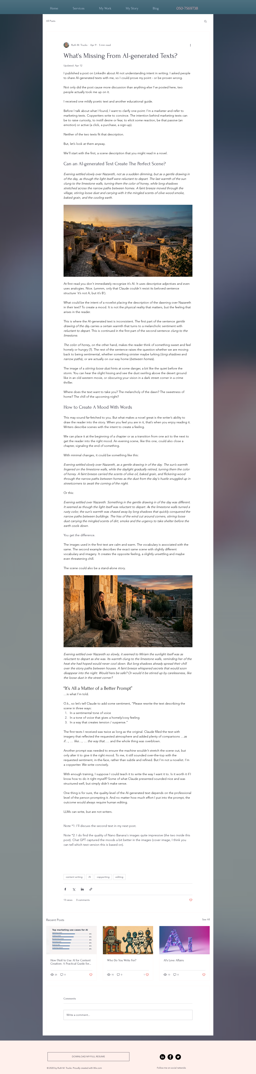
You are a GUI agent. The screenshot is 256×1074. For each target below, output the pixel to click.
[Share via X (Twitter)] (73, 889)
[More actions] (190, 45)
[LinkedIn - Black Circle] (162, 1057)
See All (206, 919)
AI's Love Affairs (174, 960)
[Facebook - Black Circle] (170, 1057)
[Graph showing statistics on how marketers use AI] (71, 940)
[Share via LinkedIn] (82, 889)
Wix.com (97, 1068)
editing (119, 876)
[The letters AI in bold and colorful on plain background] (184, 940)
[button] (205, 21)
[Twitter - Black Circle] (178, 1057)
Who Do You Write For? (121, 960)
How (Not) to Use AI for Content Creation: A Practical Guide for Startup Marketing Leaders (71, 962)
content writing (74, 876)
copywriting (103, 876)
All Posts (50, 20)
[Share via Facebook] (65, 889)
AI (89, 876)
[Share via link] (90, 889)
